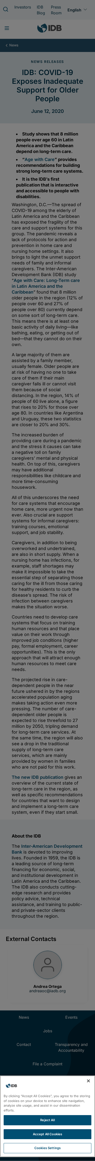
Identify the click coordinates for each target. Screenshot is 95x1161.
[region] (47, 1116)
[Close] (88, 1081)
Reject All (47, 1120)
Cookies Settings (47, 1148)
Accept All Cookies (47, 1134)
